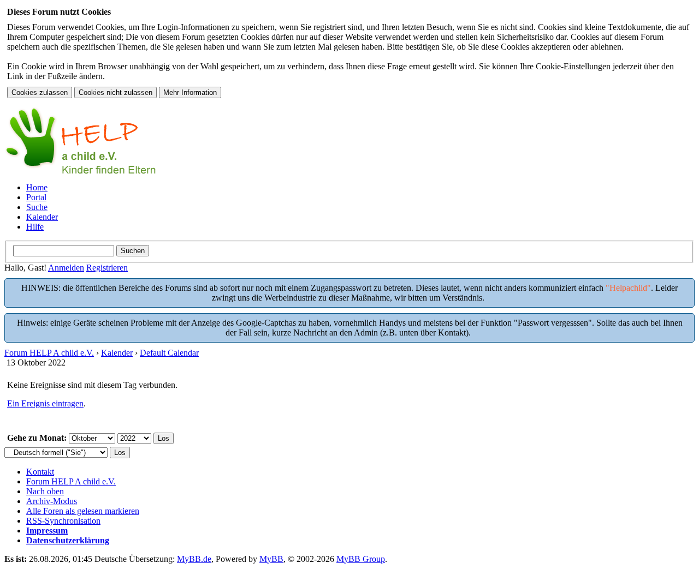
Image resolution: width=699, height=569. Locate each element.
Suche (37, 207)
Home (37, 187)
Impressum (47, 530)
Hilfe (35, 226)
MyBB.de (194, 559)
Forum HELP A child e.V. (49, 352)
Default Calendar (169, 352)
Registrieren (107, 267)
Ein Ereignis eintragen (45, 403)
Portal (36, 197)
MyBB (271, 559)
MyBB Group (360, 559)
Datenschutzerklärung (67, 540)
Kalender (42, 216)
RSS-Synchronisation (63, 520)
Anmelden (66, 267)
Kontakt (40, 471)
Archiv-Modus (51, 501)
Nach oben (45, 491)
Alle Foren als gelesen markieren (82, 511)
